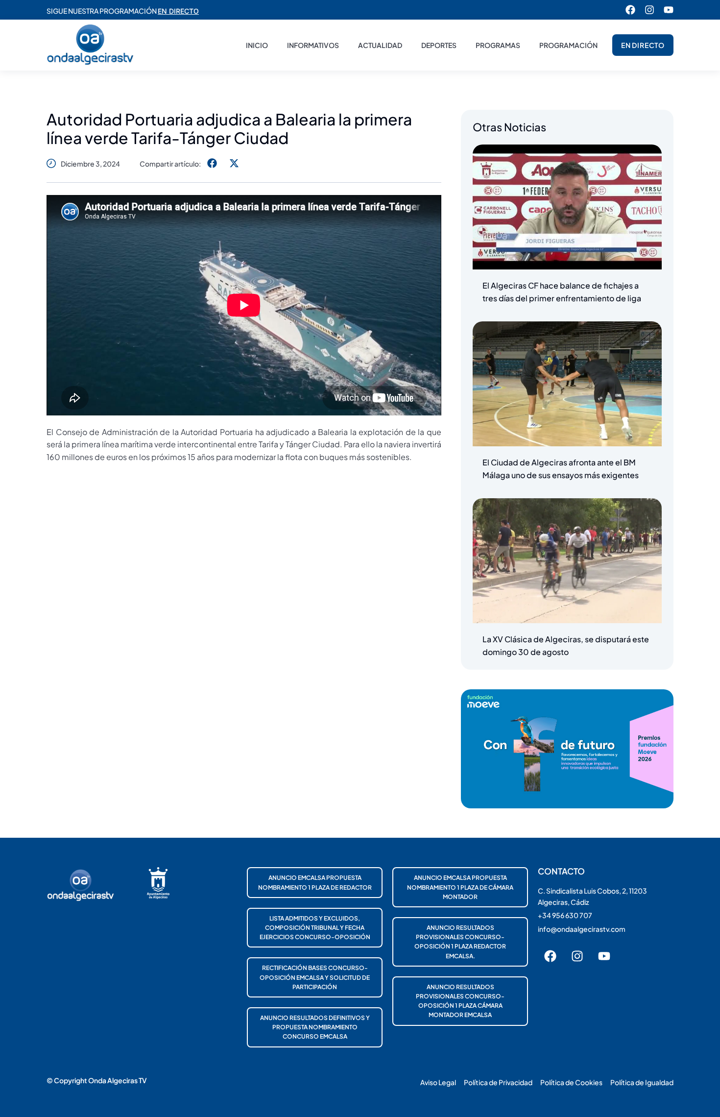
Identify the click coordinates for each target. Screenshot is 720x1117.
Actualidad (380, 45)
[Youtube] (668, 10)
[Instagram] (649, 10)
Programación (568, 45)
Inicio (257, 45)
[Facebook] (630, 10)
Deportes (438, 45)
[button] (212, 163)
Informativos (313, 45)
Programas (498, 45)
